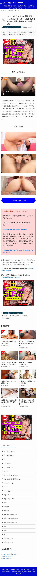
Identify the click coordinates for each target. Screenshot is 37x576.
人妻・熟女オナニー (10, 499)
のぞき (6, 459)
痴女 (5, 530)
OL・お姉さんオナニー (11, 455)
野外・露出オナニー (10, 542)
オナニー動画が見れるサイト (10, 554)
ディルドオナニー (9, 483)
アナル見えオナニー (15, 316)
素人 (5, 534)
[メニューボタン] (1, 4)
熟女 (5, 526)
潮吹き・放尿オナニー (10, 523)
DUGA (6, 316)
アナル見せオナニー (9, 27)
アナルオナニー (8, 463)
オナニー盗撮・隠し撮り (11, 475)
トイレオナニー (8, 491)
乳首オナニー (8, 495)
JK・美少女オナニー (10, 451)
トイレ (6, 487)
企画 (5, 503)
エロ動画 (24, 316)
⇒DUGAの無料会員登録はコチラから (15, 229)
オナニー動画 (6, 318)
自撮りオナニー (8, 538)
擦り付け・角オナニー (10, 515)
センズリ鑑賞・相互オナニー (12, 479)
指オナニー (7, 511)
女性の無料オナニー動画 (13, 2)
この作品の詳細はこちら (18, 200)
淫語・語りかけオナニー (11, 519)
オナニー (18, 27)
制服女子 (6, 507)
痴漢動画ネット (6, 558)
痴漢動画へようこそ (7, 556)
